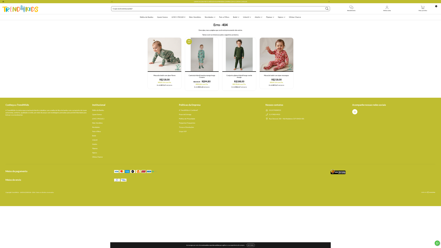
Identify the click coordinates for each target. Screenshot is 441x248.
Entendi (251, 245)
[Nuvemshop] (428, 192)
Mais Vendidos (195, 17)
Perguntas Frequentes (187, 123)
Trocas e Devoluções (186, 127)
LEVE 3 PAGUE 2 (178, 17)
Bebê (235, 17)
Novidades (209, 17)
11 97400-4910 (274, 114)
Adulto (258, 17)
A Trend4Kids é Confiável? (188, 110)
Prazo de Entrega (185, 114)
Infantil (246, 17)
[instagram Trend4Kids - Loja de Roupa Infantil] (3, 2)
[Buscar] (327, 8)
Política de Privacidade (187, 119)
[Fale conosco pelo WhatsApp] (437, 243)
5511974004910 (275, 110)
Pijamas (269, 17)
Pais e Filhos (224, 17)
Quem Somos (162, 17)
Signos (281, 17)
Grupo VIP (183, 131)
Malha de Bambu (146, 17)
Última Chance (295, 17)
